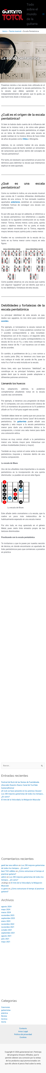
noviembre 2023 (7, 915)
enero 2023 (5, 921)
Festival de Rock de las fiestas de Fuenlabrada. (20, 782)
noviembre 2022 (7, 924)
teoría (3, 1022)
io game (4, 889)
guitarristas (6, 1010)
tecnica (4, 1019)
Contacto (23, 1028)
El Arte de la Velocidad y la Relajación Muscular (20, 800)
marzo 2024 (6, 912)
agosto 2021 (6, 936)
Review (4, 1016)
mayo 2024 (5, 909)
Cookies (23, 1037)
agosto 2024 (6, 906)
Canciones (5, 1007)
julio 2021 (5, 939)
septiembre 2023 (8, 918)
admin (3, 877)
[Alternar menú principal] (43, 14)
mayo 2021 (5, 942)
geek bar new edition (9, 865)
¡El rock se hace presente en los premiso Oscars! (21, 791)
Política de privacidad (23, 1034)
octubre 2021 (6, 930)
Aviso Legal (23, 1031)
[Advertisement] (23, 659)
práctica (4, 1013)
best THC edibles (8, 871)
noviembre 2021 (7, 927)
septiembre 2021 (8, 933)
